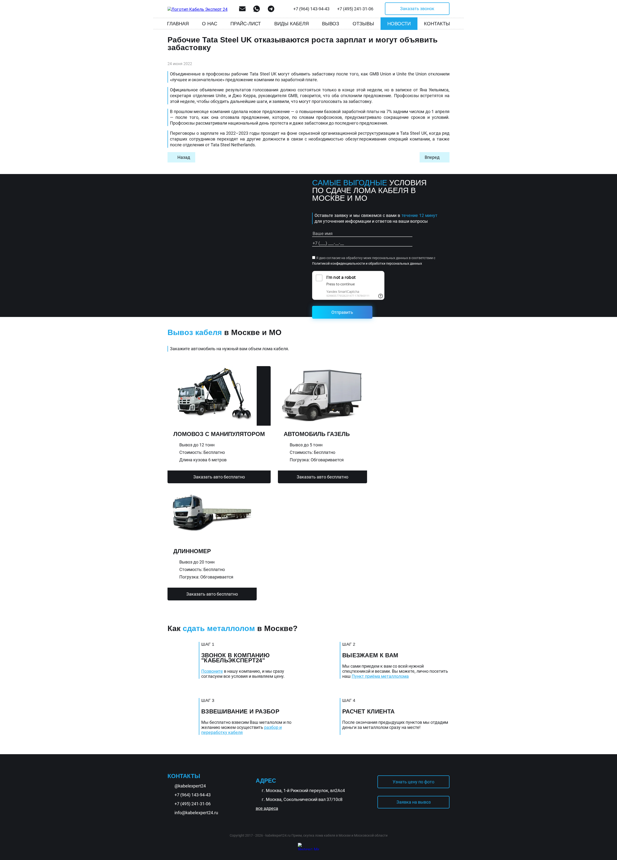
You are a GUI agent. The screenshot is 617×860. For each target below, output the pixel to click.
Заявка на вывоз (413, 802)
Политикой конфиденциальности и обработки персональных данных (367, 263)
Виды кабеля (291, 23)
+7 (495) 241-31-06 (355, 8)
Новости (399, 23)
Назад (183, 157)
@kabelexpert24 (190, 785)
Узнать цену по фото (413, 781)
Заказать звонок (417, 8)
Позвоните (212, 671)
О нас (209, 23)
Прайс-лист (245, 23)
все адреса (267, 808)
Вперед (432, 157)
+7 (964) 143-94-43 (311, 8)
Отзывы (363, 23)
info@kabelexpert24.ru (196, 812)
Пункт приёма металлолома (380, 676)
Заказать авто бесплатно (219, 476)
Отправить (342, 312)
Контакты (437, 23)
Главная (178, 23)
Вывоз (330, 23)
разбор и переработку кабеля (241, 730)
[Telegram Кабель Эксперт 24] (601, 841)
